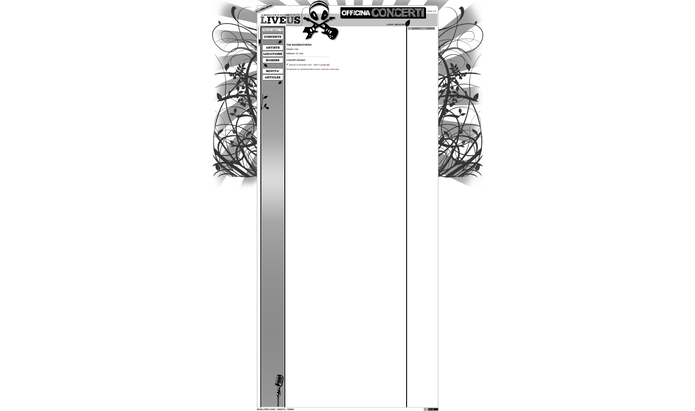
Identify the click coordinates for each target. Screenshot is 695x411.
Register (400, 24)
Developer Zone (266, 409)
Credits (281, 409)
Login (390, 24)
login (337, 69)
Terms (290, 409)
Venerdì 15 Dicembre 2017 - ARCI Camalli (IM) (309, 65)
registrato (325, 69)
